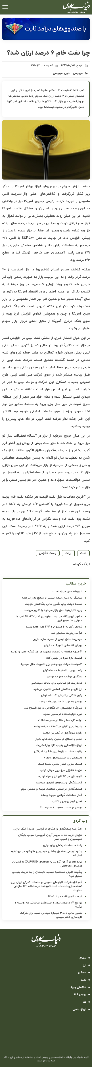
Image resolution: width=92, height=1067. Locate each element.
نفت (83, 553)
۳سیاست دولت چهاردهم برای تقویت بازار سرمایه (51, 664)
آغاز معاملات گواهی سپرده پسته (61, 795)
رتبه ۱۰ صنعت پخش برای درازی (62, 845)
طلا (84, 1002)
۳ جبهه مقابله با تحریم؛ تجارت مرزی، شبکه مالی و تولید (46, 652)
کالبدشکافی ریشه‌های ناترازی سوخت (59, 783)
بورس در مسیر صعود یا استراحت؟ (61, 808)
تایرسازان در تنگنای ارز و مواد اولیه (60, 777)
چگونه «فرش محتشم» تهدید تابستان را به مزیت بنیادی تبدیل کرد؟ (47, 874)
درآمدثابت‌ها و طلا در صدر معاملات (60, 720)
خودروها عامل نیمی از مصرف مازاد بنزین (57, 639)
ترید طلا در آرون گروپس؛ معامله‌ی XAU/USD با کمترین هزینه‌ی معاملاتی (47, 864)
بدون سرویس (62, 73)
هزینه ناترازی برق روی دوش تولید (61, 770)
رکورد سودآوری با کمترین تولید (62, 733)
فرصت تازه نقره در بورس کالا (64, 658)
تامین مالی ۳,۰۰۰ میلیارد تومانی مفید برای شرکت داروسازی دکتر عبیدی (51, 915)
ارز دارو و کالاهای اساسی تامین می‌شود (57, 689)
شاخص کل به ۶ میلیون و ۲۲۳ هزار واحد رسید (54, 627)
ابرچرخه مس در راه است (67, 592)
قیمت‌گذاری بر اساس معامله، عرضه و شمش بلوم (51, 789)
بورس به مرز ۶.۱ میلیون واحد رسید (60, 702)
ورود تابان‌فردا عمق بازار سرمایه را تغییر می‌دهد (53, 610)
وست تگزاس (47, 553)
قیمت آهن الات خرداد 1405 (65, 897)
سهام (82, 958)
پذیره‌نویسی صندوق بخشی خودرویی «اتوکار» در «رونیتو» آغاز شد (46, 854)
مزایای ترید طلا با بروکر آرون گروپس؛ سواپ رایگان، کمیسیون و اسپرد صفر (49, 837)
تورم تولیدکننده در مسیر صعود (62, 714)
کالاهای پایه (78, 987)
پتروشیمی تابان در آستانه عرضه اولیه (58, 727)
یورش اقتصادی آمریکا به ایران (63, 646)
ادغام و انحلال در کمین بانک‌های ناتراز (58, 739)
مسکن (82, 973)
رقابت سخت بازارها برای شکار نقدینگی (58, 752)
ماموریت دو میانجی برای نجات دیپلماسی (56, 683)
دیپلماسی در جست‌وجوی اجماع (63, 758)
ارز (84, 965)
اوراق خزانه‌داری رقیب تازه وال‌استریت (59, 745)
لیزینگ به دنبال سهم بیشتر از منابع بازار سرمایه (52, 598)
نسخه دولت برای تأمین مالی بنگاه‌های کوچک (53, 604)
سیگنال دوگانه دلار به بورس (64, 677)
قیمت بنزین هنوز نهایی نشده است (60, 764)
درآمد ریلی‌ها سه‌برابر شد (66, 633)
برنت (68, 553)
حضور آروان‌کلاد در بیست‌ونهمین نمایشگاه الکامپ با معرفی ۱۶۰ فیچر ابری (49, 619)
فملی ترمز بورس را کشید (67, 801)
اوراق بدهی (79, 1009)
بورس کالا (80, 995)
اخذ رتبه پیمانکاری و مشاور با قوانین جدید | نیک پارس (47, 829)
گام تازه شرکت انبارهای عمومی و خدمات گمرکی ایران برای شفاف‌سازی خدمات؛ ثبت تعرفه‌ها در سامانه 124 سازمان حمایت (46, 886)
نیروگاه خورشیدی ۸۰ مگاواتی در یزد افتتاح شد (53, 708)
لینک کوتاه (81, 564)
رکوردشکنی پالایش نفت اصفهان (61, 695)
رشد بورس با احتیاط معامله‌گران (62, 670)
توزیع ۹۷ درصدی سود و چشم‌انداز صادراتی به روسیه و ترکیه (48, 905)
